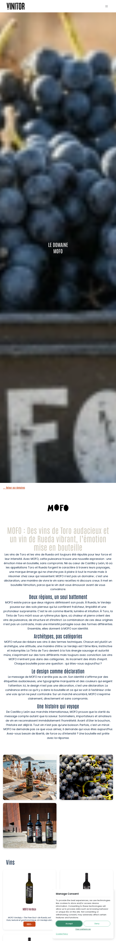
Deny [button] (97, 923)
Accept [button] (69, 923)
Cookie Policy (62, 934)
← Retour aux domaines (14, 487)
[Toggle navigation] (106, 6)
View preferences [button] (83, 929)
